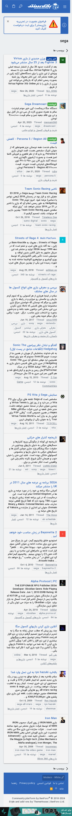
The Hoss (51, 515)
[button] (64, 6)
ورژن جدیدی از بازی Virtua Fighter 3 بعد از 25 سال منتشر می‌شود (34, 60)
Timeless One (49, 217)
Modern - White (52, 777)
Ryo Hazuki (50, 701)
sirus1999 (51, 320)
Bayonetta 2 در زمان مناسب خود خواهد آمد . (33, 534)
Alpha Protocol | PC (44, 581)
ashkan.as (51, 270)
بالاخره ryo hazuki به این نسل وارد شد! (34, 672)
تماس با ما (58, 783)
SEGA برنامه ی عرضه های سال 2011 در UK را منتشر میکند (33, 484)
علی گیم (53, 655)
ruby (54, 172)
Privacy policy (27, 783)
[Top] (56, 789)
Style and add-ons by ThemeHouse (28, 802)
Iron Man (51, 718)
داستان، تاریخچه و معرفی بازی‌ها (40, 336)
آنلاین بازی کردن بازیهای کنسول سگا (36, 626)
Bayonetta (51, 565)
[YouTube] (46, 806)
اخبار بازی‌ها (29, 95)
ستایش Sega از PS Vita (42, 395)
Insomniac (51, 747)
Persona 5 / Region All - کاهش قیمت (32, 141)
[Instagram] (57, 806)
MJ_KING (51, 91)
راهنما (14, 783)
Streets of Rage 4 (35, 238)
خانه (61, 789)
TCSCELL (51, 424)
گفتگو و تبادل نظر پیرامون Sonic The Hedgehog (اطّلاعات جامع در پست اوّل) (33, 347)
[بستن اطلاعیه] (8, 22)
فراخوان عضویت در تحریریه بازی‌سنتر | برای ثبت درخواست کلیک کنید (29, 25)
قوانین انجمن (44, 783)
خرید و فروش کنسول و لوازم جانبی (39, 130)
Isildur (53, 610)
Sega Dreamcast (40, 104)
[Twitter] (52, 806)
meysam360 (50, 122)
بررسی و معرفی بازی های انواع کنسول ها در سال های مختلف (33, 289)
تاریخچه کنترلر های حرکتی (42, 437)
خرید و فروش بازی (47, 180)
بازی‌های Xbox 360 (47, 759)
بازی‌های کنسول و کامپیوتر (44, 279)
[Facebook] (63, 806)
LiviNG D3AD (50, 466)
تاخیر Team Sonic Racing (41, 189)
